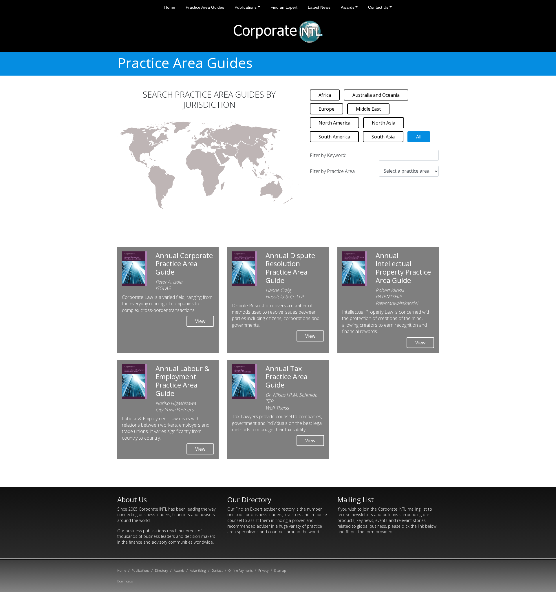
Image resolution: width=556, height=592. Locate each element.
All (418, 137)
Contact (217, 570)
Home (169, 7)
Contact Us (378, 7)
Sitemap (280, 570)
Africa (325, 95)
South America (334, 137)
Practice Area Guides (205, 7)
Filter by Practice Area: (333, 171)
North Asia (383, 123)
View (200, 321)
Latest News (319, 7)
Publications (246, 7)
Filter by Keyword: (328, 155)
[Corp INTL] (278, 30)
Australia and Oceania (376, 95)
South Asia (383, 137)
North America (334, 123)
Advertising (198, 570)
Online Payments (240, 570)
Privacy (263, 570)
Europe (326, 109)
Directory (161, 570)
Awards (347, 7)
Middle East (368, 109)
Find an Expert (283, 7)
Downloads (125, 581)
